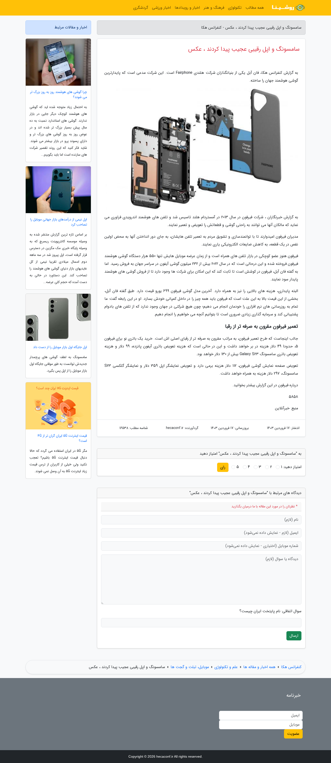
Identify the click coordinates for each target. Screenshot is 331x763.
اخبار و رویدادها (187, 8)
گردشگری (140, 8)
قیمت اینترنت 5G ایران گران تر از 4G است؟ (62, 438)
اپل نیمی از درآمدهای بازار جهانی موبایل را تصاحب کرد (58, 222)
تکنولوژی (235, 8)
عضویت (293, 734)
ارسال (294, 636)
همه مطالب (254, 8)
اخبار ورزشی (161, 8)
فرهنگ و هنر (214, 8)
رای (222, 467)
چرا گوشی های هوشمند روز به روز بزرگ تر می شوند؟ (58, 95)
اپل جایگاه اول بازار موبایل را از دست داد (60, 347)
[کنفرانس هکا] (288, 8)
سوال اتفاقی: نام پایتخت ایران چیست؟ (270, 611)
